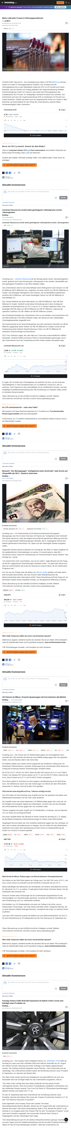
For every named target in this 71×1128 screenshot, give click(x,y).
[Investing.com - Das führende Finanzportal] (11, 2)
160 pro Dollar (41, 572)
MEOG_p (55, 82)
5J (21, 120)
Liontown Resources (22, 279)
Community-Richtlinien (8, 202)
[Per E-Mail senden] (19, 173)
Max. (24, 120)
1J (17, 120)
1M (11, 120)
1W (8, 120)
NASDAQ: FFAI (53, 1061)
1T (5, 120)
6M (15, 120)
